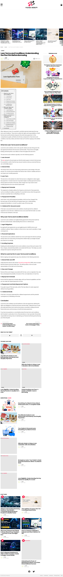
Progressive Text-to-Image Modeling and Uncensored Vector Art (17, 41)
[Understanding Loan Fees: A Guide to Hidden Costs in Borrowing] (31, 378)
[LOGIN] (61, 4)
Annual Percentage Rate (24, 262)
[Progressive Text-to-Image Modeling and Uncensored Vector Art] (17, 34)
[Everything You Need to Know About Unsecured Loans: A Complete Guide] (9, 405)
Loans (2, 353)
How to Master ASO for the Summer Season (53, 118)
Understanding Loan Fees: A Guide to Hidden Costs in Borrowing (30, 391)
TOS (61, 575)
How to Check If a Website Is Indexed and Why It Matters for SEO (29, 41)
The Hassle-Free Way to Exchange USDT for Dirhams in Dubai (53, 65)
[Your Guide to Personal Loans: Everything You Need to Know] (9, 430)
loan (4, 160)
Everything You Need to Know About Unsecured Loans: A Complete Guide (29, 403)
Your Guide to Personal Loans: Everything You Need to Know (27, 429)
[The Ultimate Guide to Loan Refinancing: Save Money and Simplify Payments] (10, 348)
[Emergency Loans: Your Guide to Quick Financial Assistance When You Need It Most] (9, 463)
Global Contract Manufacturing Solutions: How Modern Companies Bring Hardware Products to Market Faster (40, 42)
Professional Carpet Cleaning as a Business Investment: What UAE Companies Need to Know (5, 41)
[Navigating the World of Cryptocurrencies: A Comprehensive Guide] (52, 72)
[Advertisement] (31, 19)
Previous (0, 37)
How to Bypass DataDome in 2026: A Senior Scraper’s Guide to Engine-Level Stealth (10, 554)
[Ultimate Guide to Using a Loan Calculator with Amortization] (31, 353)
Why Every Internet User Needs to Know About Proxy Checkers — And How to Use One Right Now (10, 533)
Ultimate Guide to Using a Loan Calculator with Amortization (31, 365)
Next (62, 37)
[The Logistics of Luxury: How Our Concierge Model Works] (53, 34)
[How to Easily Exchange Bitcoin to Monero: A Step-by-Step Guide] (52, 86)
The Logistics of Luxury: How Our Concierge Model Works (52, 41)
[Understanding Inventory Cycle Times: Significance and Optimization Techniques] (52, 125)
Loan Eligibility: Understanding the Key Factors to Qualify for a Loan (10, 391)
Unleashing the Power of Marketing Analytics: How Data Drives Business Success (31, 562)
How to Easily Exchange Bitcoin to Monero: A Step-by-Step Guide (52, 92)
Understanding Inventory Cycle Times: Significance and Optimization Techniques (53, 132)
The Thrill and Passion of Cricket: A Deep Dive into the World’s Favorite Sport (53, 105)
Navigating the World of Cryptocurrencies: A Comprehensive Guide (52, 79)
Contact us (46, 575)
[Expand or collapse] (14, 91)
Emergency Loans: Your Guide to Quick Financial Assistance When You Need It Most (29, 461)
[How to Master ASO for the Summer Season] (52, 113)
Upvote (10, 335)
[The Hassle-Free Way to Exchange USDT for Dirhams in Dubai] (52, 59)
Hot (2, 497)
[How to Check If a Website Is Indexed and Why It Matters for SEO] (29, 34)
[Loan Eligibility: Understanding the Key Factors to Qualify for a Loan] (10, 378)
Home (41, 575)
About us (51, 575)
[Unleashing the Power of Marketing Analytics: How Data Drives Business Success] (31, 550)
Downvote (32, 335)
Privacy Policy (57, 575)
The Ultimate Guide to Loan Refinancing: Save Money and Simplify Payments (9, 357)
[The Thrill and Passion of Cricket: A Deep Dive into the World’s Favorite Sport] (52, 99)
